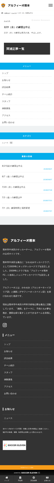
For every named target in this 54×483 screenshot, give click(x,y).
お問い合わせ (8, 122)
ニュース (7, 21)
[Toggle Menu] (50, 5)
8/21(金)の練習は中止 (12, 166)
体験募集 (6, 108)
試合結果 (6, 87)
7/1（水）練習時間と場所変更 (16, 208)
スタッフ (6, 101)
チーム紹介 (7, 94)
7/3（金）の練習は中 (12, 197)
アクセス (6, 115)
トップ (5, 73)
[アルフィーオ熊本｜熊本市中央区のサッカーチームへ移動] (2, 13)
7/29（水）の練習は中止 (13, 187)
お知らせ (6, 80)
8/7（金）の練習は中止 (13, 176)
